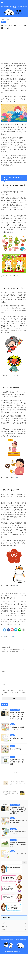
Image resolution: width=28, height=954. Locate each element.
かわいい (10, 636)
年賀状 (4, 636)
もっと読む (15, 772)
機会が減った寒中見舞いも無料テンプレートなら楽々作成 (18, 844)
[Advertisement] (14, 45)
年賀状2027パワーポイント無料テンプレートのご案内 (17, 762)
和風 (13, 636)
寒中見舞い (5, 926)
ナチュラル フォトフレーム (18, 854)
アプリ (4, 923)
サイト (3, 684)
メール (4, 678)
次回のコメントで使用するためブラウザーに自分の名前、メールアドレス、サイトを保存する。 (13, 692)
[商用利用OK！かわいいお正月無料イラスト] (16, 629)
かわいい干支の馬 (15, 749)
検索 (24, 862)
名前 (3, 671)
